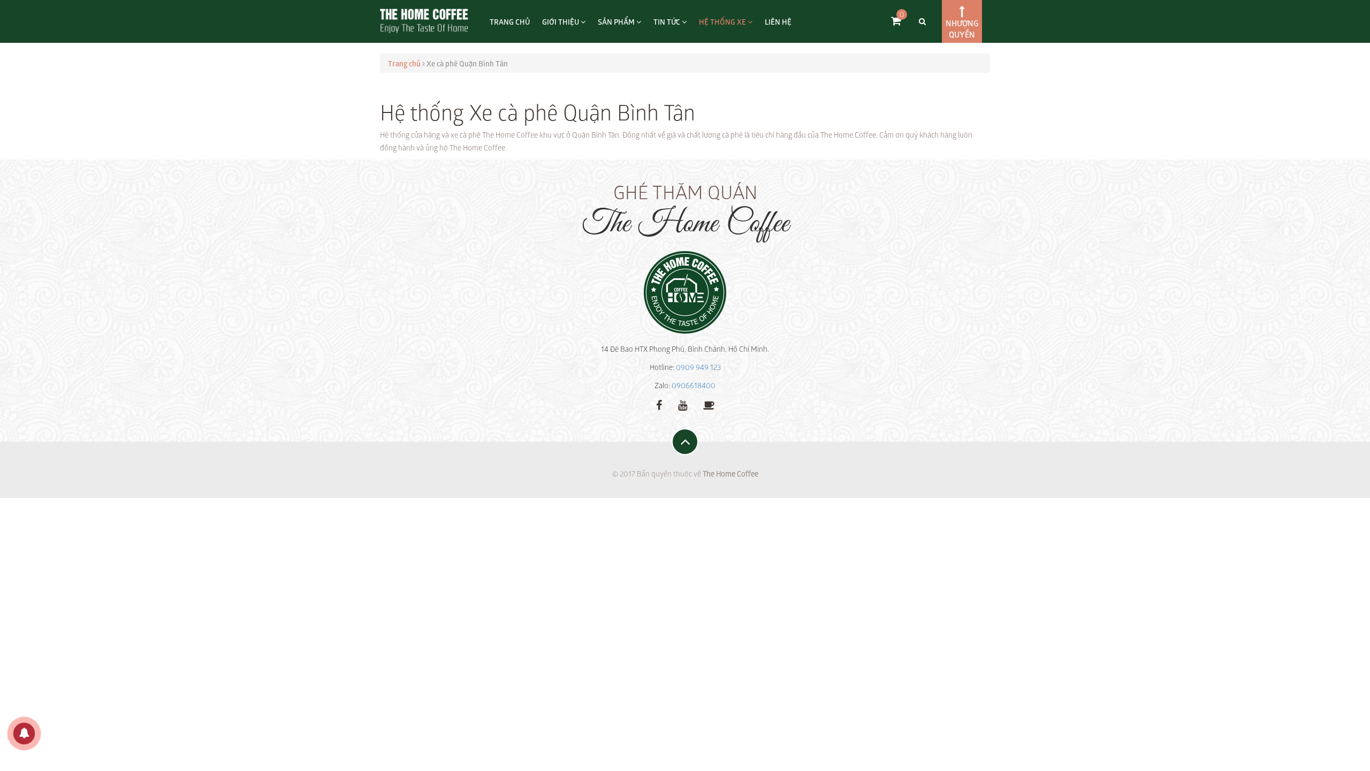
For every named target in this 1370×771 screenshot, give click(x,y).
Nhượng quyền (962, 28)
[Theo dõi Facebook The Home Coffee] (659, 404)
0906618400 (694, 385)
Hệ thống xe (723, 21)
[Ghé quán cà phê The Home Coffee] (708, 404)
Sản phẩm (617, 21)
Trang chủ (510, 21)
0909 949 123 (698, 367)
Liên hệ (778, 21)
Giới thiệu (561, 21)
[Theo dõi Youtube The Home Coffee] (682, 404)
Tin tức (667, 21)
